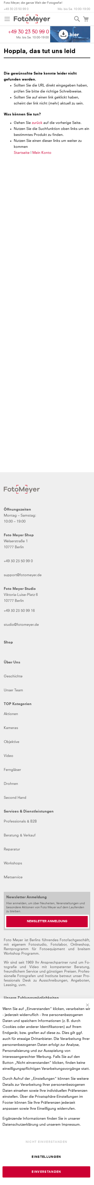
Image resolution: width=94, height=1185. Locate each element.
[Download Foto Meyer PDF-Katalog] (70, 34)
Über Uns (12, 662)
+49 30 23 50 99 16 (19, 611)
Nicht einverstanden (46, 1142)
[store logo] (32, 19)
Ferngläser (12, 770)
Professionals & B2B (20, 821)
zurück (37, 123)
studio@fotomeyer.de (21, 625)
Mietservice (13, 877)
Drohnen (11, 784)
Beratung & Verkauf (20, 835)
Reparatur (12, 849)
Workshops (13, 863)
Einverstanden (46, 1172)
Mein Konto (41, 153)
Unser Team (13, 690)
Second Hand (15, 798)
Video (8, 756)
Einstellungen (46, 1157)
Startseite (22, 153)
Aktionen (11, 714)
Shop (8, 642)
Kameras (11, 728)
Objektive (11, 742)
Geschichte (13, 676)
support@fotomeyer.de (23, 575)
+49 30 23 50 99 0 (16, 9)
